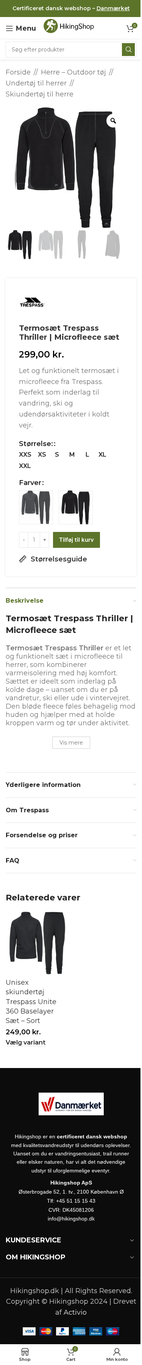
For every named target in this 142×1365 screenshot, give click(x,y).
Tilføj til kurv (76, 539)
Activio (75, 1312)
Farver (30, 483)
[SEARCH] (128, 49)
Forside (18, 72)
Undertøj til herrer (36, 83)
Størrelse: (36, 444)
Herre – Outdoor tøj (73, 72)
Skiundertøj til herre (39, 94)
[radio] (25, 455)
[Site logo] (71, 28)
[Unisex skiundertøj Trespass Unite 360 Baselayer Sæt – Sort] (37, 943)
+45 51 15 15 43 (75, 1201)
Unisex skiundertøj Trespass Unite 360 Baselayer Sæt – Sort (31, 1001)
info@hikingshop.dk (71, 1219)
